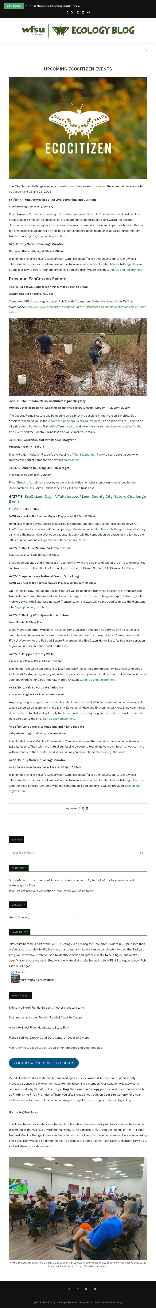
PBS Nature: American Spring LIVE (80, 214)
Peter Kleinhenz (102, 301)
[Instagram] (78, 12)
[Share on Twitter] (82, 808)
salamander (71, 460)
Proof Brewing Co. (21, 482)
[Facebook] (67, 12)
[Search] (145, 49)
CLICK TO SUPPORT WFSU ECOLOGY (44, 1063)
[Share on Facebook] (79, 808)
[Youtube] (88, 12)
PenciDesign (116, 1302)
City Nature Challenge (108, 529)
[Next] (30, 6)
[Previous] (26, 6)
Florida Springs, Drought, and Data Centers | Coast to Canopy (49, 1038)
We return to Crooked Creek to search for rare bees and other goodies (55, 1048)
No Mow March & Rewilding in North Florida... (56, 6)
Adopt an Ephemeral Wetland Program (74, 421)
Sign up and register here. (50, 236)
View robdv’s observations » (38, 979)
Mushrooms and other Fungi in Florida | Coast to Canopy (46, 1017)
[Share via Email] (87, 808)
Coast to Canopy (87, 1089)
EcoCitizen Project (106, 944)
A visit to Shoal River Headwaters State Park (39, 1028)
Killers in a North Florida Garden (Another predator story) (46, 1008)
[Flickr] (83, 12)
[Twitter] (72, 12)
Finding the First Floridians (32, 1095)
